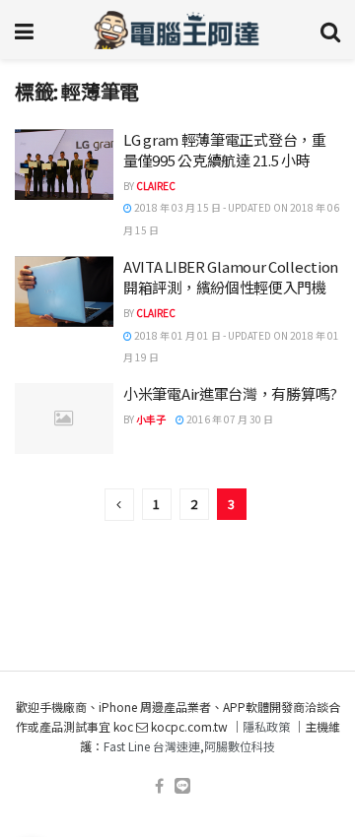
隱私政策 (266, 726)
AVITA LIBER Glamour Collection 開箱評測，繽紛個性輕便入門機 (230, 276)
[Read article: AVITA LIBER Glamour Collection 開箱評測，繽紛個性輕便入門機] (64, 291)
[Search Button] (330, 29)
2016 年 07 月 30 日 (228, 419)
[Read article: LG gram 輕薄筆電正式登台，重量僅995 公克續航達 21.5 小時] (64, 164)
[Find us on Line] (182, 786)
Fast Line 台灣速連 (152, 746)
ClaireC (156, 185)
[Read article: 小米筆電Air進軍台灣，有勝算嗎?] (64, 418)
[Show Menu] (24, 29)
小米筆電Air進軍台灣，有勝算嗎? (230, 393)
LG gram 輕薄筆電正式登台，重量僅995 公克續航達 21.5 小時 (224, 149)
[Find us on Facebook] (159, 786)
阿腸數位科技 (239, 746)
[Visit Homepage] (177, 29)
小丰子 (151, 419)
